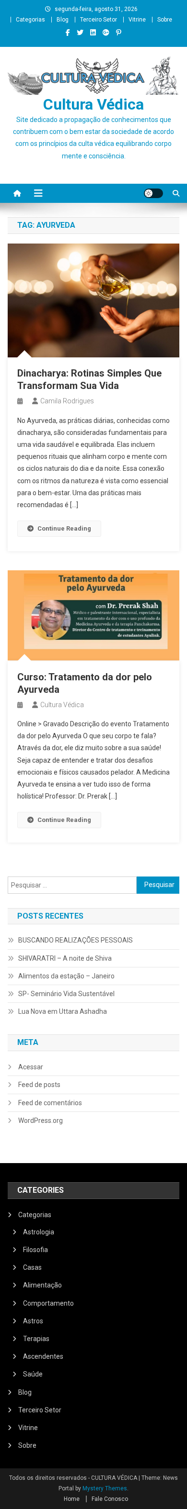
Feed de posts (39, 1084)
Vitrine (137, 19)
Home (72, 1499)
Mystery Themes (104, 1488)
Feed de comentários (50, 1103)
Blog (63, 19)
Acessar (30, 1067)
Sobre (164, 19)
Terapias (36, 1339)
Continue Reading (64, 528)
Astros (33, 1321)
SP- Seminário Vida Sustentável (66, 994)
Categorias (30, 19)
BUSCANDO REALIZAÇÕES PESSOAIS (75, 940)
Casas (32, 1267)
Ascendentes (43, 1356)
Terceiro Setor (98, 19)
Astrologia (38, 1232)
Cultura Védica (93, 104)
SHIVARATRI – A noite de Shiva (65, 958)
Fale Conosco (110, 1499)
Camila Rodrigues (67, 401)
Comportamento (48, 1303)
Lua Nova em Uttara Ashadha (62, 1011)
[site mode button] (153, 193)
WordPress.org (40, 1120)
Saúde (33, 1374)
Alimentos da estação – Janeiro (66, 976)
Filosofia (35, 1250)
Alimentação (42, 1285)
